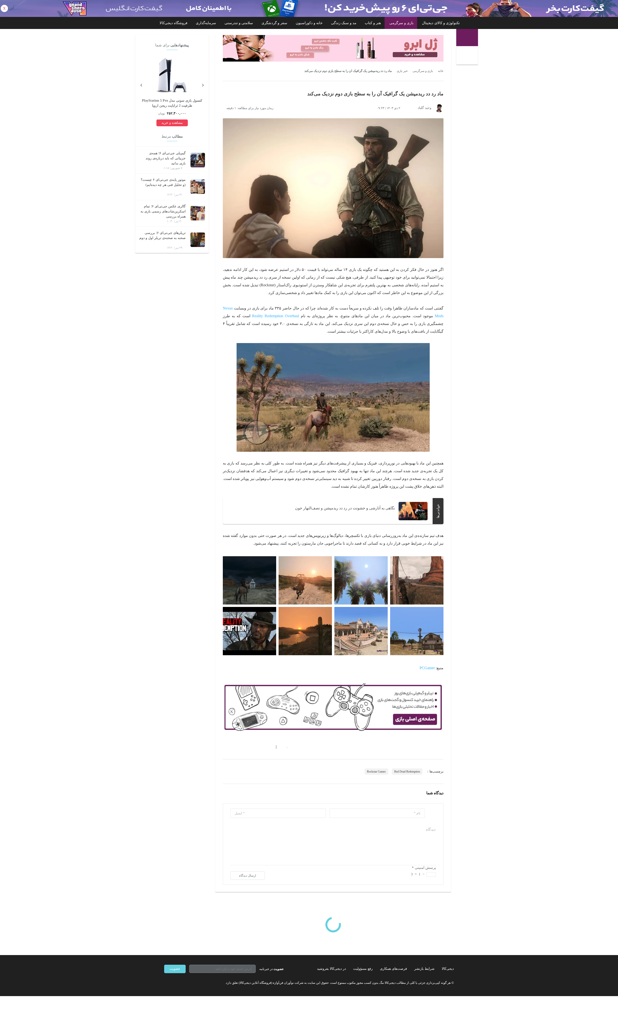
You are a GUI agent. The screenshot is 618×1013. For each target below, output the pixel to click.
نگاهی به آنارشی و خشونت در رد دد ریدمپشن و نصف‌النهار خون (345, 508)
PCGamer (427, 668)
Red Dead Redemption (407, 771)
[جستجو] (467, 56)
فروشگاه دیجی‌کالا (173, 23)
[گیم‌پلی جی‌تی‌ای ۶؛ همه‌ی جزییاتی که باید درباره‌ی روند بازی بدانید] (197, 160)
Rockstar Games (376, 771)
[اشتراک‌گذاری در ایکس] (242, 747)
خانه (440, 71)
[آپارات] (192, 982)
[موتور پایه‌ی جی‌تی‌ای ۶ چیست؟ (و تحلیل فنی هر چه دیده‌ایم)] (197, 186)
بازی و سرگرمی (401, 23)
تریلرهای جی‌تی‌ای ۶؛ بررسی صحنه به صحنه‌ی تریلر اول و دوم (162, 235)
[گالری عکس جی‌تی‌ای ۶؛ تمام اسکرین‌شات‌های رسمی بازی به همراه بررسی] (197, 213)
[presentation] (202, 84)
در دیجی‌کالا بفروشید (331, 969)
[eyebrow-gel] (333, 48)
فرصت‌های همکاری (393, 969)
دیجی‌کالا (448, 969)
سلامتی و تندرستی (239, 23)
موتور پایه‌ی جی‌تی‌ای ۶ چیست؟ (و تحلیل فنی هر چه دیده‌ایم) (163, 182)
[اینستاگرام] (175, 982)
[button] (284, 747)
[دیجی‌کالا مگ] (467, 37)
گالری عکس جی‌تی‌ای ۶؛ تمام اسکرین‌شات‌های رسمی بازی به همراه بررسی (163, 211)
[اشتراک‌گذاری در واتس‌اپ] (233, 747)
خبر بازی (402, 71)
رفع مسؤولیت (363, 969)
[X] (183, 982)
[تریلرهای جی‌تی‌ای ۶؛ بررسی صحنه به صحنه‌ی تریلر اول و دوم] (197, 239)
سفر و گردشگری (274, 23)
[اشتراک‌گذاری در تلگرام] (225, 747)
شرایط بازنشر (424, 969)
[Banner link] (309, 8)
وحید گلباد (424, 108)
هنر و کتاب (373, 23)
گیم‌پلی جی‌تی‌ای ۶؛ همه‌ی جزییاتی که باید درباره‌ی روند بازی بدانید (166, 158)
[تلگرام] (166, 982)
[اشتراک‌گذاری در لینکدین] (259, 747)
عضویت (174, 969)
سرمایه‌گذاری (206, 23)
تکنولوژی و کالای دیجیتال (441, 23)
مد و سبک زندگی (343, 23)
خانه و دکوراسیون (309, 23)
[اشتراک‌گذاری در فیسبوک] (251, 747)
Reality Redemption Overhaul (275, 316)
